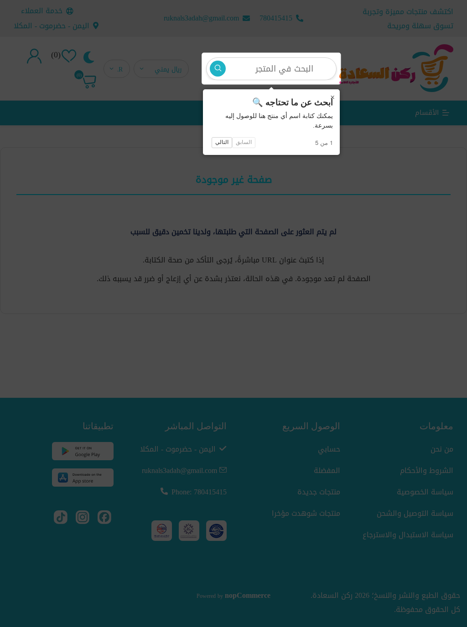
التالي (221, 142)
